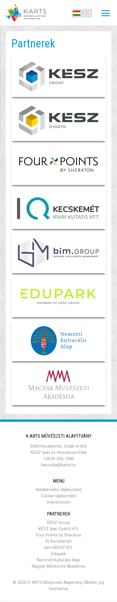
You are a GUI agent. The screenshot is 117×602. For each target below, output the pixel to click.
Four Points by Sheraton (58, 535)
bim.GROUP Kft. (58, 547)
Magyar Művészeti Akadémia (58, 566)
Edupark (58, 553)
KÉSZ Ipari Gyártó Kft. (58, 528)
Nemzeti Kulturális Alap (58, 560)
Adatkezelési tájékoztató (58, 489)
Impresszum (58, 502)
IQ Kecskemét (58, 541)
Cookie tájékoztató (58, 495)
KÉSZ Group (58, 522)
